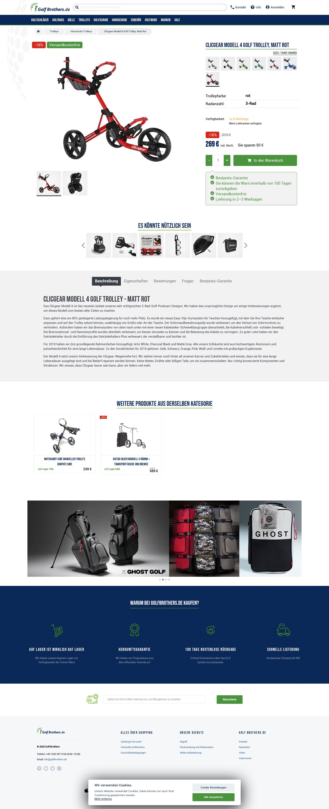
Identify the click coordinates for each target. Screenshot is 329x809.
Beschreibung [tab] (106, 281)
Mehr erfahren (103, 798)
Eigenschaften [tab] (136, 281)
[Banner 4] (169, 580)
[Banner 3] (166, 580)
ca (238, 119)
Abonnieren (229, 699)
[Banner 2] (163, 580)
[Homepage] (50, 7)
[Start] (39, 31)
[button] (36, 109)
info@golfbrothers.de (55, 759)
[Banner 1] (160, 580)
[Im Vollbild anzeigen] (36, 55)
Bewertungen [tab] (165, 281)
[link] (210, 645)
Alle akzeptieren (213, 797)
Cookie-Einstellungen (213, 787)
